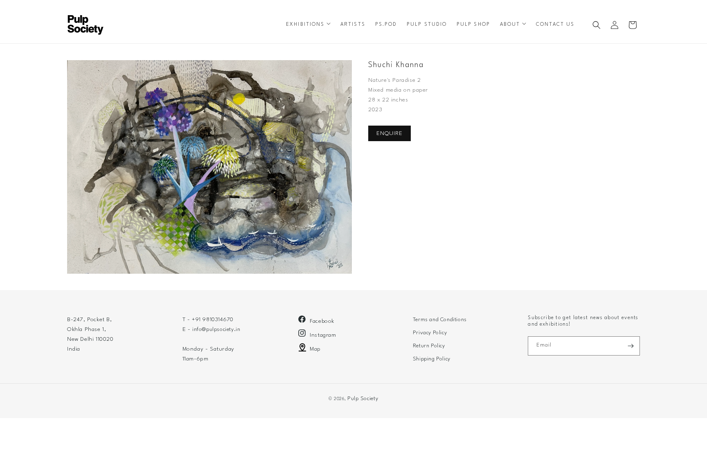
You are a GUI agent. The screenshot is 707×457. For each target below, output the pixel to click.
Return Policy (429, 346)
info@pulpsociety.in (216, 329)
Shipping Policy (431, 359)
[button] (308, 24)
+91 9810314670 (212, 319)
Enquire (389, 133)
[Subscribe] (630, 346)
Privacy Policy (430, 332)
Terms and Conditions (440, 319)
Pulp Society (362, 398)
